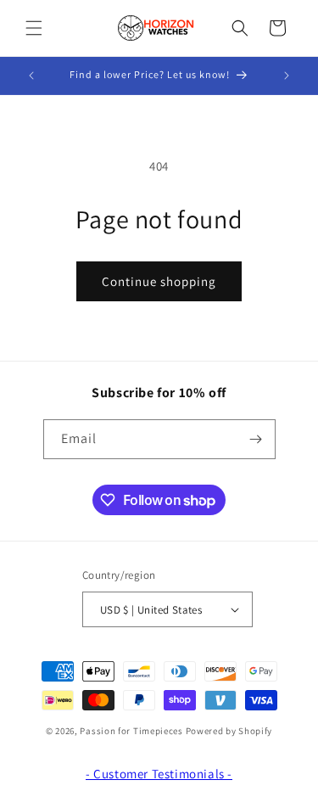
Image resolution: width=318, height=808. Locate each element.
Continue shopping (159, 281)
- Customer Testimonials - (159, 774)
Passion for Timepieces (131, 731)
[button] (34, 28)
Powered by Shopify (229, 731)
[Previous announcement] (31, 75)
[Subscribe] (256, 439)
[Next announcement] (286, 75)
